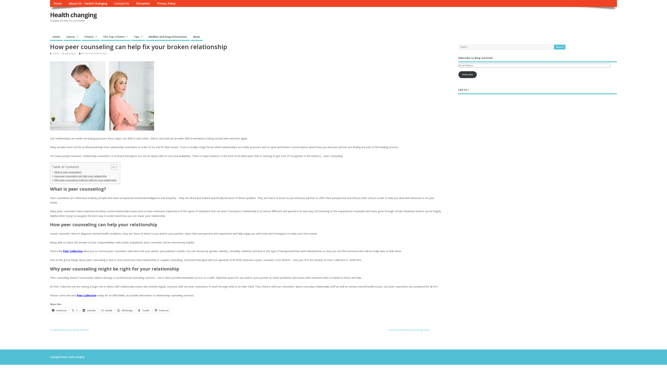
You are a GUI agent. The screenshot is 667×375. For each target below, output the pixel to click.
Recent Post (87, 53)
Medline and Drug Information (168, 36)
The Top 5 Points (114, 36)
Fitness (89, 36)
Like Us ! (463, 89)
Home (57, 3)
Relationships (100, 53)
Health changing (73, 15)
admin (56, 53)
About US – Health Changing (88, 3)
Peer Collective (73, 251)
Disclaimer (143, 3)
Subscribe (467, 74)
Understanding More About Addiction (70, 329)
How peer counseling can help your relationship (80, 176)
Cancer (70, 36)
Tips (136, 36)
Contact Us (121, 3)
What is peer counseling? (68, 172)
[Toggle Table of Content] (112, 167)
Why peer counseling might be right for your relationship (85, 180)
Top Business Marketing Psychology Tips (408, 329)
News (196, 36)
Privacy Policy (166, 3)
